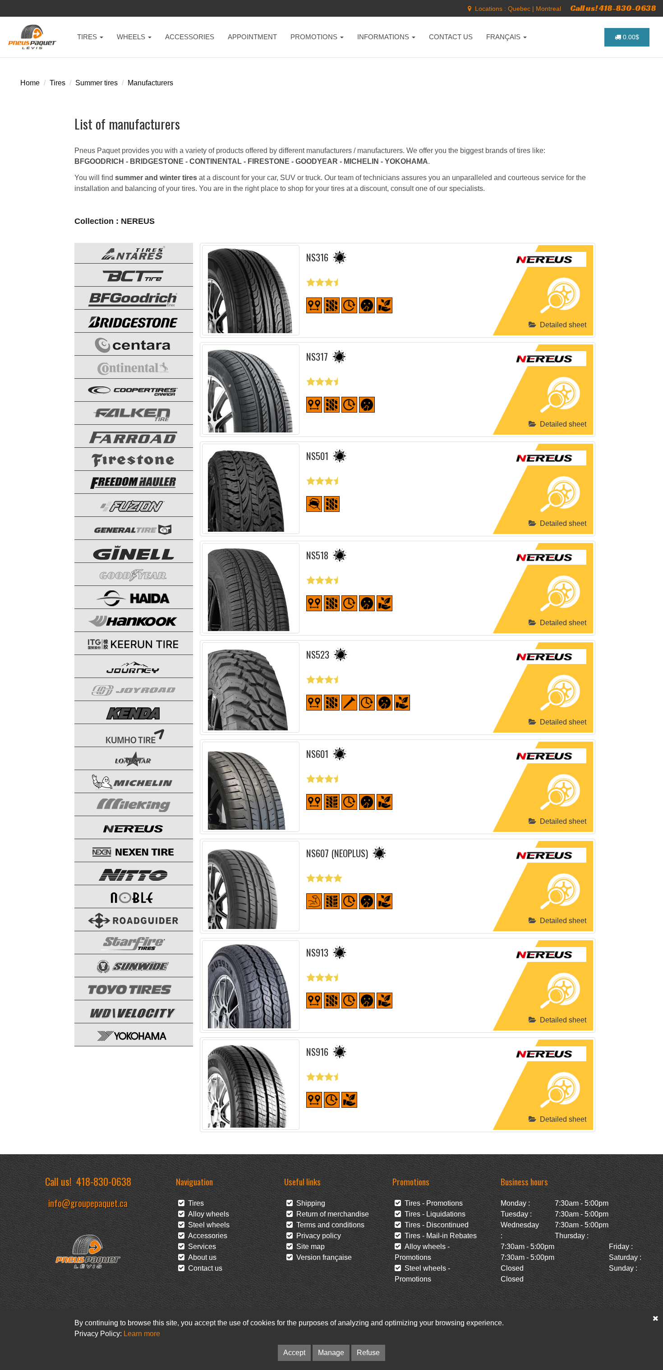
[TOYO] (126, 988)
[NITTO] (126, 873)
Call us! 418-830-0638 (613, 8)
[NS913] (251, 985)
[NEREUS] (126, 827)
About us (200, 1257)
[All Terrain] (314, 503)
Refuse (368, 1352)
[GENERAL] (126, 527)
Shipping (309, 1203)
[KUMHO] (126, 734)
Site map (309, 1246)
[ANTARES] (126, 251)
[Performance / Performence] (314, 901)
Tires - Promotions (432, 1203)
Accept (294, 1352)
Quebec (519, 8)
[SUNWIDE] (126, 965)
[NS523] (251, 687)
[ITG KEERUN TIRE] (126, 642)
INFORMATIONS (384, 37)
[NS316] (251, 290)
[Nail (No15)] (349, 702)
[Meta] (469, 8)
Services (200, 1246)
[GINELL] (126, 550)
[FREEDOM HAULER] (126, 481)
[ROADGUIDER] (126, 919)
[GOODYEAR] (126, 573)
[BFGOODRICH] (126, 297)
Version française (322, 1257)
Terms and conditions (328, 1225)
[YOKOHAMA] (126, 1034)
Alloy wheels (206, 1214)
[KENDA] (126, 711)
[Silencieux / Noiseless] (367, 305)
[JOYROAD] (126, 688)
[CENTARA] (126, 343)
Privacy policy (317, 1236)
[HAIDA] (126, 596)
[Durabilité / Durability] (349, 305)
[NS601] (251, 787)
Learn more (142, 1333)
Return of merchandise (331, 1214)
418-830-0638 (103, 1181)
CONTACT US (451, 37)
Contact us (203, 1268)
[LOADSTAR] (126, 758)
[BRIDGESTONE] (126, 320)
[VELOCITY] (126, 1011)
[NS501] (251, 489)
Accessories (205, 1236)
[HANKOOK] (126, 619)
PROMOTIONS (314, 37)
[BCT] (126, 274)
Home (30, 83)
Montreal (548, 8)
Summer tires (96, 83)
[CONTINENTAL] (126, 366)
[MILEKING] (126, 804)
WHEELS (132, 37)
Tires (57, 83)
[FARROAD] (126, 435)
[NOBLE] (126, 896)
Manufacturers (150, 83)
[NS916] (251, 1085)
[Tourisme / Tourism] (314, 305)
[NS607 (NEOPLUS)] (251, 886)
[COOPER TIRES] (126, 389)
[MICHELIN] (126, 781)
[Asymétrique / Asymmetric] (332, 801)
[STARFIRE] (126, 942)
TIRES (88, 37)
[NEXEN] (126, 850)
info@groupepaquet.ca (88, 1203)
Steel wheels (207, 1225)
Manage (331, 1352)
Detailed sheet (561, 325)
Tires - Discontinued (435, 1225)
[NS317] (251, 389)
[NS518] (251, 588)
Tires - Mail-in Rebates (439, 1236)
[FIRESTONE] (126, 458)
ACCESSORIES (189, 37)
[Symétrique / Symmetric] (332, 305)
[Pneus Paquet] (33, 37)
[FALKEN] (126, 412)
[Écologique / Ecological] (384, 305)
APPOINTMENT (252, 37)
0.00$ (630, 37)
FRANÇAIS (504, 37)
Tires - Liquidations (433, 1214)
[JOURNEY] (126, 665)
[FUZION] (126, 504)
